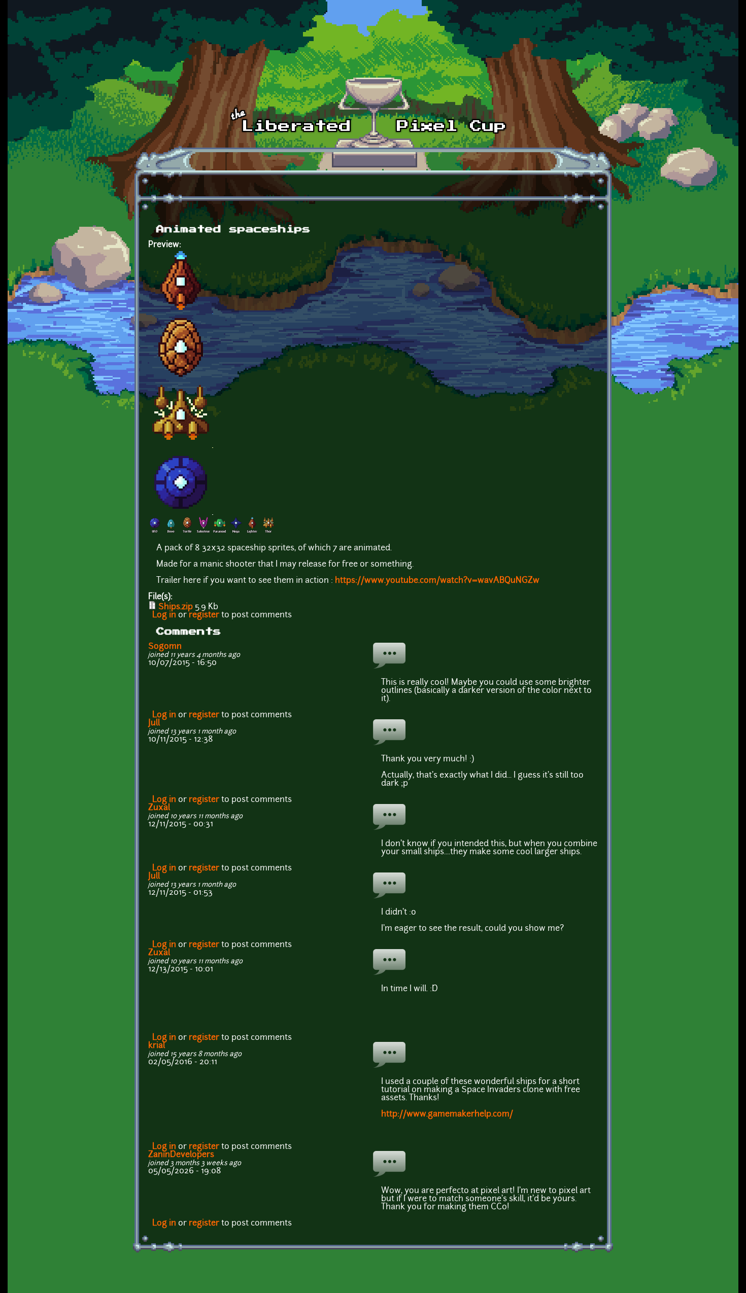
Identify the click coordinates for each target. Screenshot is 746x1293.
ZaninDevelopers (181, 1155)
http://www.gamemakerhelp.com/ (447, 1114)
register (204, 615)
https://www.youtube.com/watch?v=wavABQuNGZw (437, 581)
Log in (164, 615)
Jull (154, 723)
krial (156, 1046)
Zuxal (159, 808)
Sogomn (165, 647)
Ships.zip (175, 607)
